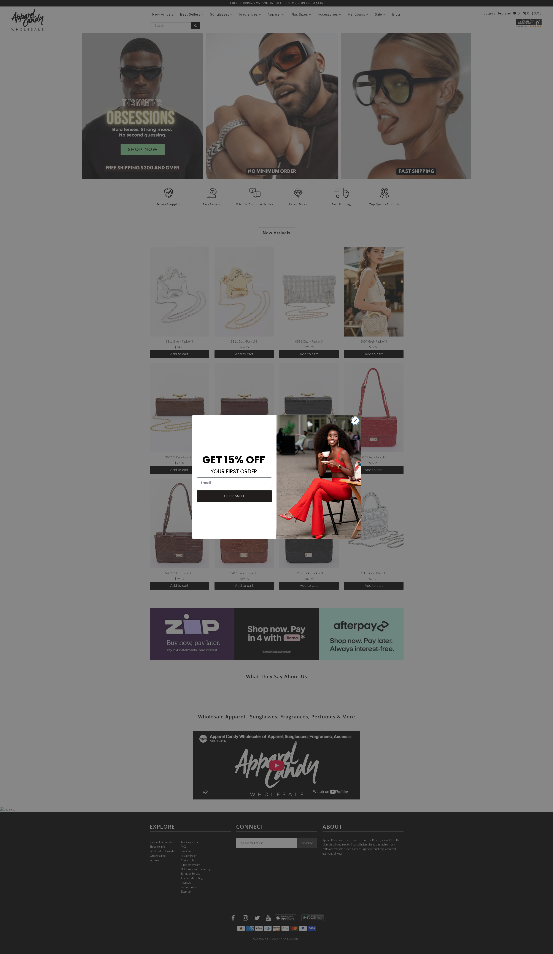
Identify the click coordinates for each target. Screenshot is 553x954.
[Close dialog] (355, 420)
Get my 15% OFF (234, 496)
